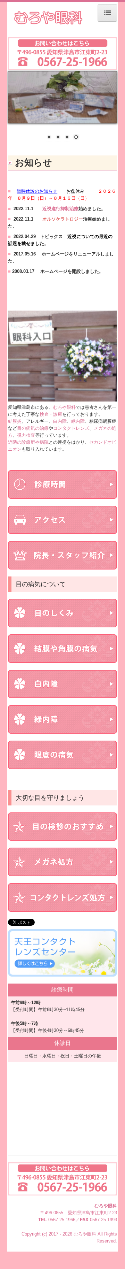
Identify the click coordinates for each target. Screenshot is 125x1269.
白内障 (60, 421)
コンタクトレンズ (71, 428)
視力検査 (26, 435)
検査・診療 (51, 414)
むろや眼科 (64, 407)
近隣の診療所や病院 (28, 442)
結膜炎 (15, 421)
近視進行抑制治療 (60, 208)
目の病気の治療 (33, 428)
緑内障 (78, 421)
